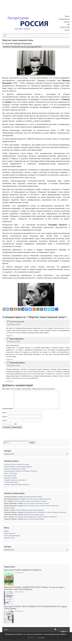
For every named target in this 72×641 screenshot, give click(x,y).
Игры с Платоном (10, 473)
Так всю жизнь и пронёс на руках (16, 464)
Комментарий (8, 408)
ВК (68, 25)
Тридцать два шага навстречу (15, 480)
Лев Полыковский (17, 321)
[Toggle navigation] (5, 35)
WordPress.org (9, 538)
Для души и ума (10, 475)
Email (4, 416)
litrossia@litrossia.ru (15, 629)
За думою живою (10, 478)
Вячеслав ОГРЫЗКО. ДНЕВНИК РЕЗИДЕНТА (22, 570)
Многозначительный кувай (34, 514)
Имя (4, 412)
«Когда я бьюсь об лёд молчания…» (17, 484)
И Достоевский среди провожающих (18, 467)
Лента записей (9, 533)
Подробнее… (41, 637)
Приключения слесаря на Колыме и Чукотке (20, 471)
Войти (6, 531)
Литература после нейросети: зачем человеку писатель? (45, 512)
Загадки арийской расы (33, 497)
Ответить (9, 336)
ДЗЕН (67, 30)
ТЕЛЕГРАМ (65, 27)
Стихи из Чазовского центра (15, 469)
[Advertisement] (15, 6)
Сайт (4, 420)
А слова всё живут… (11, 482)
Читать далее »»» (19, 572)
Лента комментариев (12, 536)
